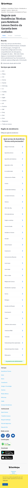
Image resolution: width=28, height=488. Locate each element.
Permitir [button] (5, 484)
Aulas (2, 375)
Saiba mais (5, 480)
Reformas (3, 397)
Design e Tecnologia (6, 386)
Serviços (10, 35)
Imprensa (13, 471)
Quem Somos (4, 412)
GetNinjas (4, 8)
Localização (18, 35)
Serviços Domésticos (6, 405)
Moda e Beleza (5, 393)
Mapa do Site (4, 427)
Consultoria (4, 382)
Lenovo (9, 10)
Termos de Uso (13, 474)
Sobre (4, 35)
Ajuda (13, 473)
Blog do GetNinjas (5, 419)
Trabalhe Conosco (5, 416)
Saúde (2, 401)
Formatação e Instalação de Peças (17, 12)
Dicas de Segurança (6, 423)
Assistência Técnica (13, 8)
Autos (2, 378)
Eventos (3, 390)
